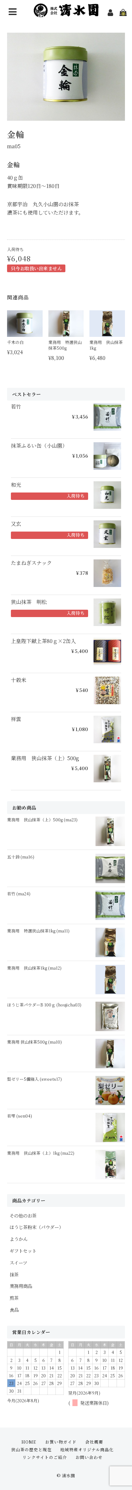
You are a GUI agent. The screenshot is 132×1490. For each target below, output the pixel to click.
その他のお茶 (23, 1215)
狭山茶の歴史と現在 (31, 1449)
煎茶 (14, 1297)
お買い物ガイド (61, 1442)
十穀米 (18, 680)
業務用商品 (21, 1285)
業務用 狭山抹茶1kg (106, 345)
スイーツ (18, 1262)
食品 (14, 1309)
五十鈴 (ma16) (20, 857)
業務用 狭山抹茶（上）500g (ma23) (42, 820)
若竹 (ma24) (18, 894)
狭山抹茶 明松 (29, 602)
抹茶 (14, 1274)
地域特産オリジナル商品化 (87, 1449)
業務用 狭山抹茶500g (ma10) (34, 1042)
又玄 (16, 523)
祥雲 (16, 719)
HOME (28, 1442)
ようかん (19, 1238)
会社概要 (94, 1442)
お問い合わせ (89, 1457)
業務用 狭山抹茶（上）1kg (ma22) (40, 1153)
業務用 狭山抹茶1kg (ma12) (34, 968)
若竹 (16, 406)
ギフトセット (23, 1250)
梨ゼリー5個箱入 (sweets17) (34, 1079)
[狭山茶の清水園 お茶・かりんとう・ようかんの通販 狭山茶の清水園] (66, 13)
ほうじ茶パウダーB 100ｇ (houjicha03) (44, 1005)
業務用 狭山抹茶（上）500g (45, 758)
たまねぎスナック (31, 562)
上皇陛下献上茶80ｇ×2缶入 (43, 641)
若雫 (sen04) (19, 1116)
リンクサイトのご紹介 (44, 1457)
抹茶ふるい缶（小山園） (39, 445)
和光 (16, 484)
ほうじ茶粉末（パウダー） (36, 1227)
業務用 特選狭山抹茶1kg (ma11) (38, 931)
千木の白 (15, 342)
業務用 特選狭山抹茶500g (65, 345)
